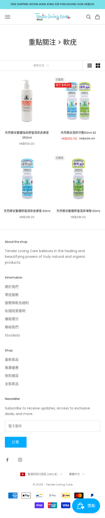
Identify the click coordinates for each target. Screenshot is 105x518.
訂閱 (16, 442)
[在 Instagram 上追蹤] (20, 459)
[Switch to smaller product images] (98, 65)
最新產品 (12, 359)
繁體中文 (74, 474)
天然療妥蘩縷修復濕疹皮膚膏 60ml (27, 211)
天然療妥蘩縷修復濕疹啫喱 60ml (78, 211)
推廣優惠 (12, 367)
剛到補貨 (12, 375)
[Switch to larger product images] (89, 65)
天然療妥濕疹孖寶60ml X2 (78, 133)
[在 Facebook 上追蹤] (7, 459)
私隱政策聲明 (15, 310)
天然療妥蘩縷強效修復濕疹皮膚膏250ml (27, 135)
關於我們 (12, 286)
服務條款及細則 (17, 302)
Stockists (12, 335)
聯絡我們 (12, 327)
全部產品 (12, 383)
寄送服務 (12, 294)
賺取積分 (12, 318)
